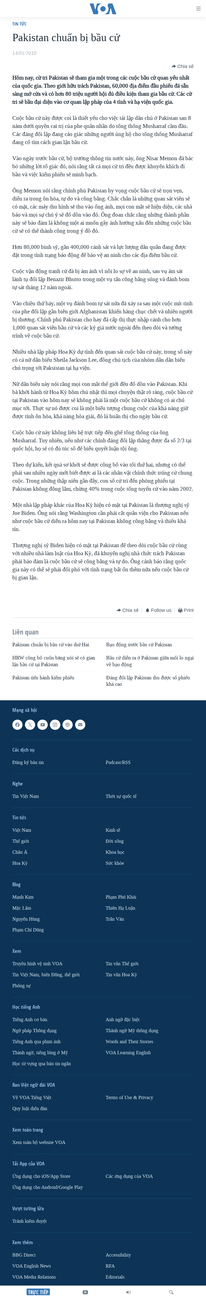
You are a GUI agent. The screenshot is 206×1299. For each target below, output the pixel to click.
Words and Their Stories (129, 1042)
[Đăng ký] (80, 725)
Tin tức (19, 24)
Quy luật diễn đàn (29, 1109)
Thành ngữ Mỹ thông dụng (132, 1031)
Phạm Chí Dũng (28, 930)
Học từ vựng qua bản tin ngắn (41, 1064)
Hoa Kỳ (20, 863)
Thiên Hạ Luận (120, 908)
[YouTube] (85, 1292)
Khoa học (115, 852)
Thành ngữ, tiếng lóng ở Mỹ (40, 1053)
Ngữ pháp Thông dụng (34, 1031)
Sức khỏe (115, 863)
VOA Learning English (128, 1053)
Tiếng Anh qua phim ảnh (36, 1042)
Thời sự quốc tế (121, 796)
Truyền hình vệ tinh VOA (37, 964)
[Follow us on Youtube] (42, 725)
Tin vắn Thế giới (122, 964)
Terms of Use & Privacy (129, 1098)
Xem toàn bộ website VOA (38, 1142)
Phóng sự (21, 986)
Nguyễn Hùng (26, 919)
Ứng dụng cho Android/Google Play (47, 1187)
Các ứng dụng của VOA (129, 1176)
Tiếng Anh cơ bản (29, 1020)
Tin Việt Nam (25, 796)
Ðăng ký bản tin (28, 762)
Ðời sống (115, 841)
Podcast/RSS (118, 762)
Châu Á (19, 852)
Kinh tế (113, 830)
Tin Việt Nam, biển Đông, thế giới (46, 975)
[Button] (183, 66)
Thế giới (20, 841)
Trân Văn (115, 919)
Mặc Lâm (21, 908)
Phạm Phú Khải (121, 897)
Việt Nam (21, 830)
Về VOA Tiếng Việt (31, 1098)
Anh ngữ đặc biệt (122, 1020)
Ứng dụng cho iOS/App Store (41, 1176)
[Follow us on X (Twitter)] (30, 725)
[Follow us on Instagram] (55, 725)
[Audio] (128, 1292)
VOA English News (31, 1266)
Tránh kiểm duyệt (29, 1221)
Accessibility (118, 1255)
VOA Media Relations (34, 1277)
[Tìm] (171, 1292)
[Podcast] (67, 725)
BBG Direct (24, 1255)
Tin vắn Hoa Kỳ (121, 975)
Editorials (115, 1277)
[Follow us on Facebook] (17, 725)
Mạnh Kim (23, 897)
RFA (110, 1266)
